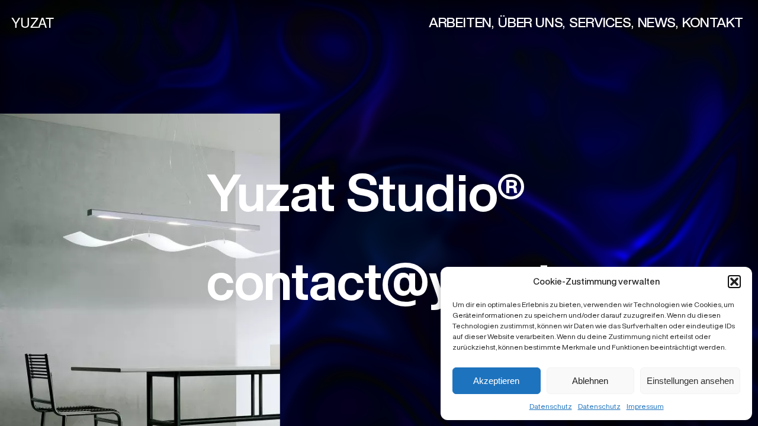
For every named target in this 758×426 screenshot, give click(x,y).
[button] (734, 282)
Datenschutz (550, 406)
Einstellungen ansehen (690, 381)
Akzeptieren (496, 381)
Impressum (645, 406)
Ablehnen (590, 381)
